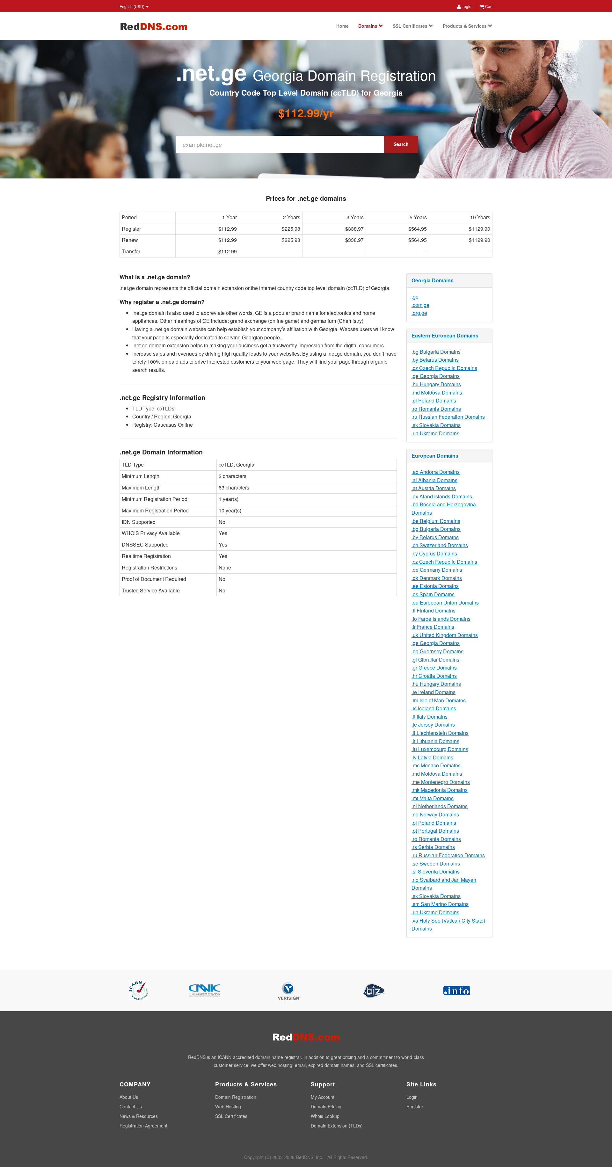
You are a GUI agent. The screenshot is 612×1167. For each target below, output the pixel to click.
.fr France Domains (433, 626)
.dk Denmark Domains (437, 578)
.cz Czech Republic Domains (444, 368)
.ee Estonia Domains (435, 586)
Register (414, 1106)
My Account (322, 1097)
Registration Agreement (143, 1125)
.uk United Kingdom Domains (445, 635)
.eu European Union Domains (445, 602)
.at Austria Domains (434, 488)
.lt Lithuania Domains (435, 741)
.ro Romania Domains (436, 408)
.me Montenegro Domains (441, 782)
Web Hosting (228, 1106)
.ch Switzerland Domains (440, 545)
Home (342, 26)
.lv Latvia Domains (432, 757)
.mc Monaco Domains (436, 765)
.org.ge (419, 312)
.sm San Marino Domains (440, 904)
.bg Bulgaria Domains (436, 351)
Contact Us (131, 1106)
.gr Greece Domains (434, 667)
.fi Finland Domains (433, 610)
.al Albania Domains (434, 480)
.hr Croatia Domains (434, 675)
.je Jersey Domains (433, 724)
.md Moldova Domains (437, 392)
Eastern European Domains (445, 335)
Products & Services (465, 26)
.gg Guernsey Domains (437, 651)
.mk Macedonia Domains (440, 790)
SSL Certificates (411, 26)
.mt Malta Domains (433, 798)
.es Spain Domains (433, 594)
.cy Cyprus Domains (434, 553)
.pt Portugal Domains (435, 830)
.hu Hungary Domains (436, 384)
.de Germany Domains (437, 569)
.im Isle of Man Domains (439, 700)
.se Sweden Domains (436, 863)
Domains (368, 26)
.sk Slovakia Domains (436, 425)
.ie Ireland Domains (433, 692)
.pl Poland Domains (434, 400)
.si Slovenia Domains (436, 871)
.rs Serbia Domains (433, 847)
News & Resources (139, 1116)
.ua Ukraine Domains (435, 433)
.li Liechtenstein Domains (440, 732)
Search (401, 144)
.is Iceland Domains (434, 708)
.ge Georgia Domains (436, 376)
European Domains (435, 455)
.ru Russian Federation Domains (448, 416)
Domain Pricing (326, 1106)
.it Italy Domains (430, 716)
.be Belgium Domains (436, 521)
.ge (415, 296)
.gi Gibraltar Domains (435, 659)
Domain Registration (235, 1097)
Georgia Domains (433, 280)
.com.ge (420, 304)
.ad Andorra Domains (436, 471)
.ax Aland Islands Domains (442, 496)
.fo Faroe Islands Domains (441, 618)
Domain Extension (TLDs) (337, 1125)
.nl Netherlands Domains (440, 806)
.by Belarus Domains (435, 359)
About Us (129, 1097)
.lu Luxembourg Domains (440, 749)
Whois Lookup (325, 1116)
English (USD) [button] (132, 6)
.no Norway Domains (435, 814)
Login (466, 6)
